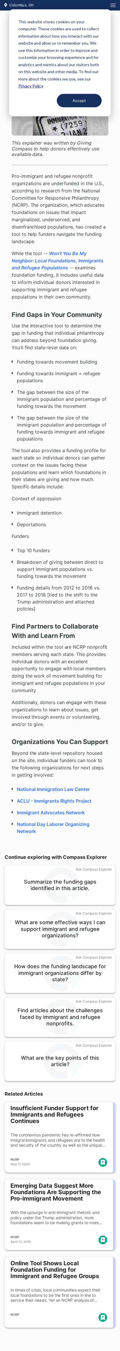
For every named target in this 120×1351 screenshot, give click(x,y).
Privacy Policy (30, 85)
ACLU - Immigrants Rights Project (54, 801)
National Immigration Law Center (53, 789)
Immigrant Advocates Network (51, 812)
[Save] (102, 1162)
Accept (79, 100)
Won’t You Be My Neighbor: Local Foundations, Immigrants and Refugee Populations (57, 260)
